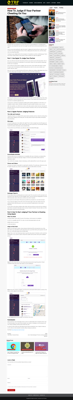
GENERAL (57, 11)
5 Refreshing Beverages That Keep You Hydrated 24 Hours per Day (60, 20)
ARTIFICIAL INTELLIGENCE (60, 49)
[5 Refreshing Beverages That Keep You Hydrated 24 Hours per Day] (52, 19)
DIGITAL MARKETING (38, 2)
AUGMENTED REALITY (52, 51)
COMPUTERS (63, 55)
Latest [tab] (50, 7)
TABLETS (50, 76)
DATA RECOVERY (51, 59)
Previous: (13, 334)
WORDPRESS (51, 78)
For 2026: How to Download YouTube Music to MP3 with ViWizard (61, 26)
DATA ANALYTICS (58, 57)
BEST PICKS (51, 53)
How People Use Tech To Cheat (18, 329)
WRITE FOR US (36, 395)
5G (49, 47)
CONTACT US (42, 395)
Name (8, 378)
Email (29, 378)
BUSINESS (31, 2)
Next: (37, 335)
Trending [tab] (61, 7)
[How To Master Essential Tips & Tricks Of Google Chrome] (13, 346)
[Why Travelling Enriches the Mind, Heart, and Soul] (52, 12)
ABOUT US (30, 395)
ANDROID (9, 8)
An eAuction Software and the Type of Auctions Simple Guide (60, 40)
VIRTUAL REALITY (61, 76)
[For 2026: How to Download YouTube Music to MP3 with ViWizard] (52, 26)
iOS (15, 8)
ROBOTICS (51, 72)
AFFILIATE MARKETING (55, 47)
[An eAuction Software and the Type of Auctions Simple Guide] (52, 39)
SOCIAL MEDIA (57, 74)
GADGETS (48, 2)
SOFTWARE (53, 2)
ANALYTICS (61, 47)
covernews (40, 398)
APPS (44, 2)
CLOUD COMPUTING (57, 55)
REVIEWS (58, 2)
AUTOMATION (59, 51)
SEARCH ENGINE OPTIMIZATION (40, 349)
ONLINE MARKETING (39, 348)
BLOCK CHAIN (60, 53)
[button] (65, 3)
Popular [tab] (56, 7)
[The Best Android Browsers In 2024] (27, 346)
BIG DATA (55, 53)
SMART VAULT (51, 74)
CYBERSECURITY (51, 57)
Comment (9, 364)
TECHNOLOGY (25, 2)
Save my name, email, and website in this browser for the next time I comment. (22, 386)
